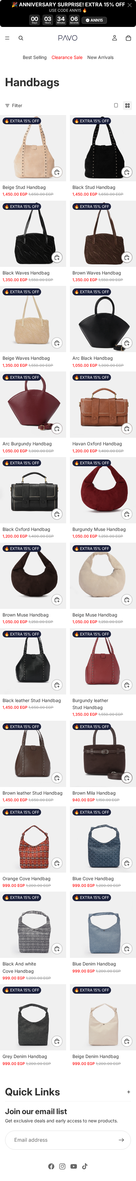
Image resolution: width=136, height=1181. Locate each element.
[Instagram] (62, 1166)
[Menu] (7, 38)
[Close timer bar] (129, 5)
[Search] (21, 38)
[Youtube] (73, 1166)
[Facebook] (51, 1166)
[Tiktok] (85, 1166)
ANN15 (96, 20)
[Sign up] (121, 1140)
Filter (17, 105)
